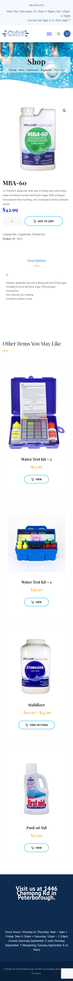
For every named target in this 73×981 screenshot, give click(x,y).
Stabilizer (36, 704)
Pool (21, 70)
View (39, 479)
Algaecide (46, 70)
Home (12, 70)
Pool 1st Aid (36, 827)
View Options (39, 725)
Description (37, 260)
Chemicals (32, 70)
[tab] (37, 262)
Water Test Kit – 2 (36, 459)
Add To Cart (46, 221)
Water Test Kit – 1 (36, 582)
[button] (64, 111)
